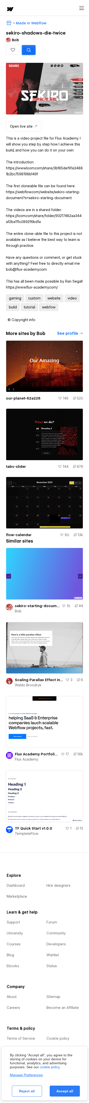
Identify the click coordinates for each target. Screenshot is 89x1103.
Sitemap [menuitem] (53, 997)
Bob (18, 611)
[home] (10, 9)
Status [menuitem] (51, 966)
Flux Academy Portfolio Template (37, 754)
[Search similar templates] (29, 50)
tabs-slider (16, 467)
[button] (13, 50)
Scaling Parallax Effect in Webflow (39, 680)
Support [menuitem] (13, 922)
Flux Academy (26, 759)
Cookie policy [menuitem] (57, 1038)
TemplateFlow (26, 834)
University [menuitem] (15, 933)
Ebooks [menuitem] (13, 966)
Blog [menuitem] (10, 955)
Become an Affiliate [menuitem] (62, 1008)
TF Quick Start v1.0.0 (33, 828)
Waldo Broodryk (28, 685)
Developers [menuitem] (56, 944)
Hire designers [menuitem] (58, 885)
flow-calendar (19, 535)
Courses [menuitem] (14, 944)
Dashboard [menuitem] (16, 885)
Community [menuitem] (56, 933)
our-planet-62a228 (23, 398)
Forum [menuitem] (51, 922)
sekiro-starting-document (37, 606)
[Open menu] (81, 8)
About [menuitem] (12, 997)
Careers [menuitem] (13, 1008)
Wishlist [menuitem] (52, 955)
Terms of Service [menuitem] (21, 1038)
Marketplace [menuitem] (17, 896)
